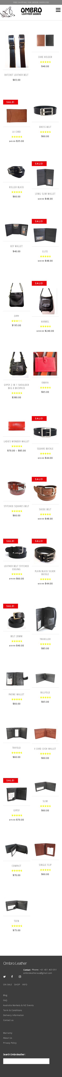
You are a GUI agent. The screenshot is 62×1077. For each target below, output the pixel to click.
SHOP (17, 984)
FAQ (5, 1000)
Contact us (8, 1020)
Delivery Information (13, 1015)
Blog (5, 995)
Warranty (7, 1033)
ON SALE (7, 984)
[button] (58, 10)
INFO (24, 984)
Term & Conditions (12, 1010)
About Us (7, 1038)
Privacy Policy (10, 1043)
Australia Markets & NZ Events (18, 1005)
